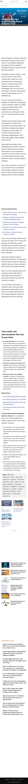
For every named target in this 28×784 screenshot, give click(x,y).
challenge (16, 354)
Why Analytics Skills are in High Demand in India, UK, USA (18, 510)
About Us (7, 779)
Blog (6, 5)
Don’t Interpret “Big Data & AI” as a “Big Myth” (14, 399)
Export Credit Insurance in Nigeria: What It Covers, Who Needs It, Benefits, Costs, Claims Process (14, 646)
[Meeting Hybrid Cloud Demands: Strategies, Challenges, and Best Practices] (5, 590)
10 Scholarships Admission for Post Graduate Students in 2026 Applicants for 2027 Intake (14, 660)
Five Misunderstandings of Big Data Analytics (14, 396)
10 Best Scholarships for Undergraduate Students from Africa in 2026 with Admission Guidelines (14, 653)
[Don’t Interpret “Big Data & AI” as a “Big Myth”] (5, 596)
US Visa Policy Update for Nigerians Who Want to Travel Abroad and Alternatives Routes (13, 675)
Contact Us (13, 779)
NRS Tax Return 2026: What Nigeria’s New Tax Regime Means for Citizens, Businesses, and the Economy (14, 705)
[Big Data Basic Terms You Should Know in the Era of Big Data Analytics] (7, 516)
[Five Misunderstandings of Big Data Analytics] (7, 503)
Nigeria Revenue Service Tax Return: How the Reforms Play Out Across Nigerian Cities (13, 697)
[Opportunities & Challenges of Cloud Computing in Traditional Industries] (5, 565)
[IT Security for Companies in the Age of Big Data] (5, 580)
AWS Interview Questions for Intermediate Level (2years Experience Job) (18, 572)
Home (3, 5)
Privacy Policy (20, 779)
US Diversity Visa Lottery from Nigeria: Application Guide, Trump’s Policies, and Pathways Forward (14, 683)
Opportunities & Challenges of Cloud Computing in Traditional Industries (18, 564)
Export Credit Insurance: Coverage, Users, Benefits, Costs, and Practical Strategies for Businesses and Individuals (14, 668)
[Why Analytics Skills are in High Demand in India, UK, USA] (18, 503)
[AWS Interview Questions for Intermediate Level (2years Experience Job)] (5, 572)
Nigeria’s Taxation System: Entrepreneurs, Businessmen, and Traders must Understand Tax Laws (13, 712)
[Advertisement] (14, 41)
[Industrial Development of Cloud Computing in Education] (5, 603)
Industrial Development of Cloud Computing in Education (18, 603)
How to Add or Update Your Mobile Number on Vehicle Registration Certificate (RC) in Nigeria (13, 690)
